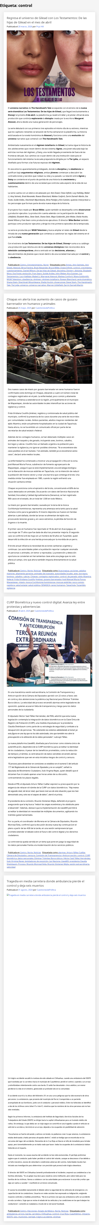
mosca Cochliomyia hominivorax (40, 582)
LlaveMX (65, 861)
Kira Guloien (72, 273)
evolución (26, 273)
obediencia (27, 279)
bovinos (10, 576)
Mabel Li (36, 276)
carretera (36, 1214)
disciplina (61, 270)
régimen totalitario (50, 279)
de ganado (72, 576)
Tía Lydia (15, 285)
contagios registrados (49, 576)
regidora (11, 585)
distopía (78, 270)
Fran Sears (37, 273)
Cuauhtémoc (75, 1214)
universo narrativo (37, 285)
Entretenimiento (34, 264)
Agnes (69, 264)
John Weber (61, 273)
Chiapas (34, 576)
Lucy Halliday (25, 276)
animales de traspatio (44, 573)
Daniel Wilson (29, 270)
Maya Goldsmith (81, 276)
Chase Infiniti (66, 267)
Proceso (22, 864)
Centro (23, 264)
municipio (22, 1216)
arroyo (21, 1214)
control (76, 267)
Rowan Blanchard (68, 279)
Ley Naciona (54, 861)
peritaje (31, 1216)
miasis (22, 582)
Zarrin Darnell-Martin (73, 285)
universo (24, 285)
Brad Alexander (41, 267)
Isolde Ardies (49, 273)
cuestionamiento (14, 270)
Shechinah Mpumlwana (29, 282)
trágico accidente (44, 1216)
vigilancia (11, 588)
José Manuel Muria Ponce (73, 579)
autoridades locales (64, 573)
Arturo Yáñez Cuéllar (76, 852)
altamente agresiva (24, 573)
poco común (78, 582)
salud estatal (21, 585)
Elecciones (32, 1211)
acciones (74, 570)
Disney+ (70, 270)
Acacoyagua (63, 570)
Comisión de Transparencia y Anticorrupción (56, 855)
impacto (86, 1214)
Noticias (37, 570)
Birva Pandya (27, 267)
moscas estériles (63, 582)
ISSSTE (10, 1216)
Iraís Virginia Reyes (15, 861)
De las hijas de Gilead (46, 270)
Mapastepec (12, 582)
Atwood (16, 267)
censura (31, 855)
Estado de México (46, 1211)
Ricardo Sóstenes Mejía (58, 864)
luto (15, 1216)
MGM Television (14, 279)
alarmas (62, 852)
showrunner (59, 282)
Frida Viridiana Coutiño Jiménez (28, 579)
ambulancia (12, 1214)
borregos (83, 573)
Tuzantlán (81, 585)
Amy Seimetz (78, 264)
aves (76, 573)
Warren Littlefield (55, 285)
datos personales (25, 858)
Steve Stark (71, 282)
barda (28, 1214)
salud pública (34, 585)
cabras (26, 576)
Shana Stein (12, 282)
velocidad (11, 867)
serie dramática (84, 279)
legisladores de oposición (36, 861)
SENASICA (45, 585)
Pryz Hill (40, 26)
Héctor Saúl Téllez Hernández (77, 858)
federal (10, 579)
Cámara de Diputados (17, 855)
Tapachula (71, 585)
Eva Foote (17, 273)
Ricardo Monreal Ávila (36, 864)
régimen (37, 279)
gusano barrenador (52, 579)
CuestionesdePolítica (45, 308)
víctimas (57, 1216)
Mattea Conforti (65, 276)
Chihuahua (46, 1214)
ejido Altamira (84, 576)
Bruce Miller (54, 267)
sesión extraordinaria (79, 864)
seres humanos (58, 585)
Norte (46, 264)
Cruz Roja (64, 1214)
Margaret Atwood (49, 276)
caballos (18, 576)
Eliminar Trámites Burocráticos (48, 858)
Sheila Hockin (47, 282)
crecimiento (86, 267)
